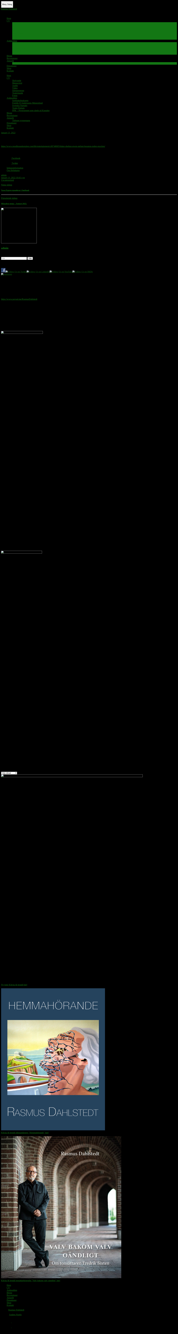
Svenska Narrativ (19, 48)
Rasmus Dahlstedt (9, 9)
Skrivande (16, 23)
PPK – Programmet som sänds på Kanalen (31, 53)
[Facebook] (9, 1322)
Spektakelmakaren (20, 43)
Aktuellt (10, 61)
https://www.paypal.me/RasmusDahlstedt (19, 299)
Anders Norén (15, 1314)
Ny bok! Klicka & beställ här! (14, 985)
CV (8, 21)
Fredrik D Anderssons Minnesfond (27, 46)
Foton (14, 38)
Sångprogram (18, 33)
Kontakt (10, 71)
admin (4, 175)
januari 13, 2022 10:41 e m (13, 177)
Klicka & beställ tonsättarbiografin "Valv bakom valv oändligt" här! (30, 1280)
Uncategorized (7, 180)
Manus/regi (17, 26)
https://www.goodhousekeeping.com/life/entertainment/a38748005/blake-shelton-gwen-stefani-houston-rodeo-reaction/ (53, 146)
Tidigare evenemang (21, 63)
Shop (9, 68)
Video (15, 31)
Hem (9, 18)
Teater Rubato (18, 51)
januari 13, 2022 (8, 133)
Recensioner (12, 58)
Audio (15, 28)
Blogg (9, 56)
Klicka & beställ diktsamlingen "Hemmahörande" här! (25, 1132)
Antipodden (12, 41)
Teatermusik (17, 36)
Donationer (12, 66)
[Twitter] (9, 1327)
